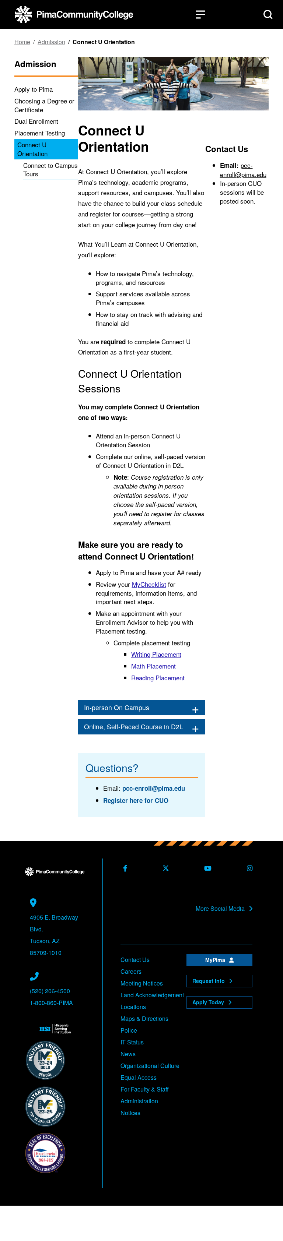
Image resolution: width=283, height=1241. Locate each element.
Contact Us (135, 959)
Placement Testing (39, 132)
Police (128, 1030)
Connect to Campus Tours (50, 170)
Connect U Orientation (32, 149)
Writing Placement (156, 654)
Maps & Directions (144, 1018)
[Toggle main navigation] (201, 14)
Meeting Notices (141, 983)
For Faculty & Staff (144, 1089)
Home (22, 42)
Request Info (209, 980)
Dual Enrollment (36, 121)
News (128, 1054)
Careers (131, 971)
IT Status (132, 1042)
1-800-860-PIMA (51, 1002)
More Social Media (221, 909)
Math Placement (153, 665)
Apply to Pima (33, 89)
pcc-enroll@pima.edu (153, 788)
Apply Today (209, 1002)
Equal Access (138, 1077)
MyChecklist (149, 584)
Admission (51, 42)
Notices (130, 1112)
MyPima (216, 959)
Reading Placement (158, 677)
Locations (133, 1006)
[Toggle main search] (268, 14)
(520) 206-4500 (50, 991)
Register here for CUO (135, 800)
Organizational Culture (149, 1065)
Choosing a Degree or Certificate (44, 105)
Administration (139, 1101)
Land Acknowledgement (152, 995)
